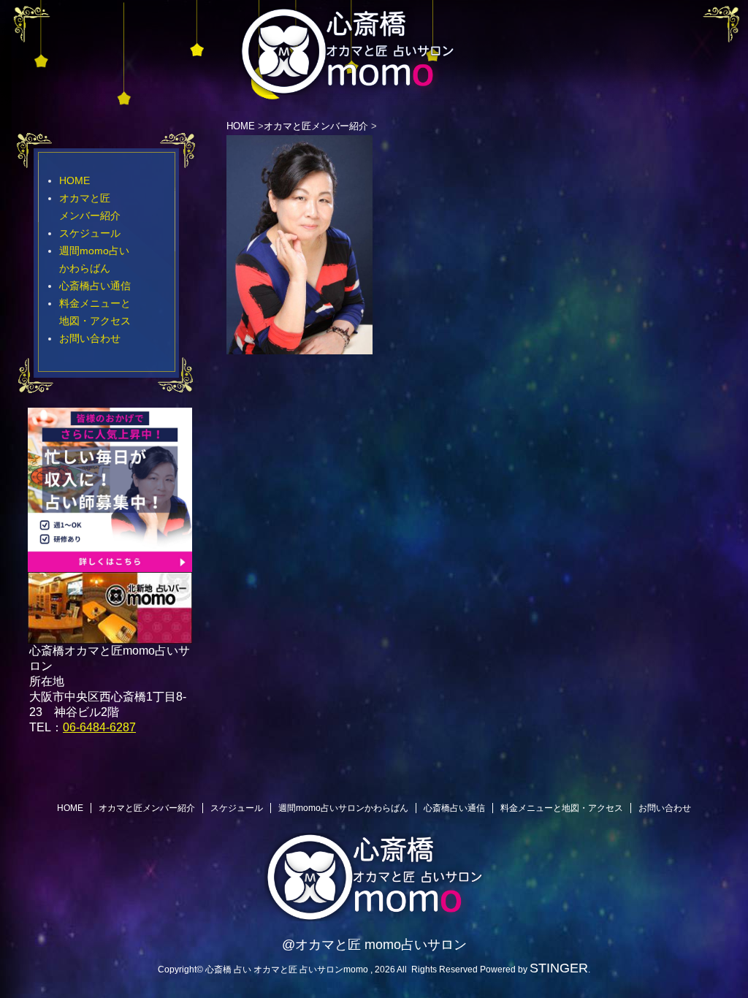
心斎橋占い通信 (95, 286)
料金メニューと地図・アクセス (561, 808)
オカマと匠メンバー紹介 (147, 808)
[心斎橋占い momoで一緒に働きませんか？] (110, 565)
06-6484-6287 (99, 727)
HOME (74, 180)
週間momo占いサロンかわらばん (343, 808)
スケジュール (90, 233)
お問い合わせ (90, 338)
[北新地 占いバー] (110, 634)
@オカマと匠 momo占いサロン (374, 944)
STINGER (559, 968)
